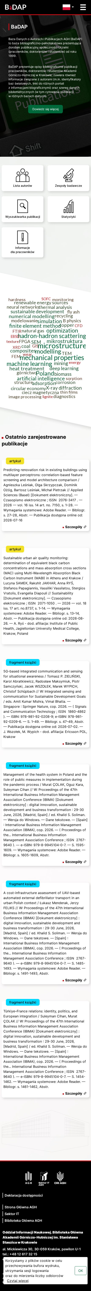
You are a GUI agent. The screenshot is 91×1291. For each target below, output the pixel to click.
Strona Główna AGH (21, 1207)
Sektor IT (12, 1214)
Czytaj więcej (18, 1281)
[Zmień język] (69, 7)
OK (80, 1271)
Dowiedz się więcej (45, 109)
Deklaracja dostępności (24, 1195)
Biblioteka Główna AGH (23, 1220)
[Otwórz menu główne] (83, 7)
